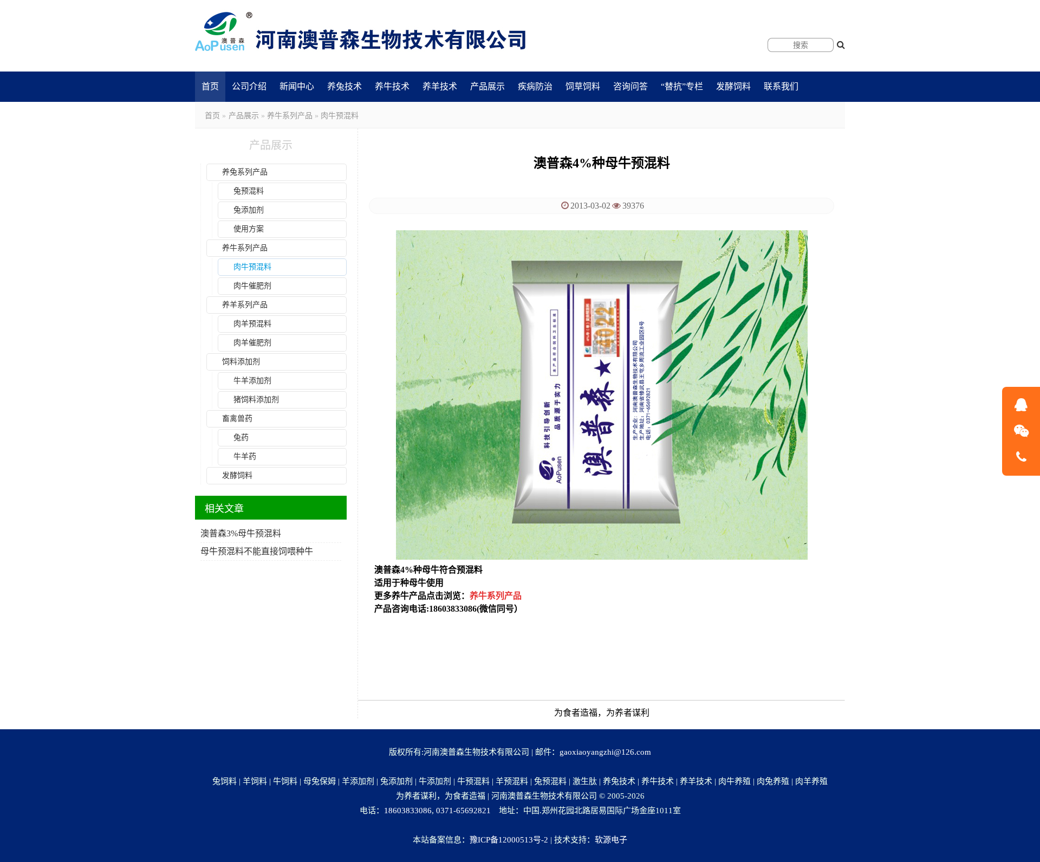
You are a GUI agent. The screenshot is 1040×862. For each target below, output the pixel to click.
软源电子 (611, 839)
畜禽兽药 (237, 418)
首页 (210, 86)
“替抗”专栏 (682, 86)
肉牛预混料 (340, 116)
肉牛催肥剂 (252, 286)
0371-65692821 (463, 810)
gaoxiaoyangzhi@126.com (605, 752)
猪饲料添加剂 (256, 400)
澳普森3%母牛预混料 (240, 533)
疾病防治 (535, 86)
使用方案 (248, 229)
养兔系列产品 (245, 172)
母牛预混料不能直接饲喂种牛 (256, 551)
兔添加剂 (248, 210)
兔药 (241, 437)
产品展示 (487, 86)
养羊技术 (439, 86)
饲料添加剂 (241, 362)
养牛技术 (392, 86)
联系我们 (781, 86)
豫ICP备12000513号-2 (509, 839)
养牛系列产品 (290, 116)
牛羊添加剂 (252, 381)
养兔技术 (344, 86)
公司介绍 (249, 86)
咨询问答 (630, 86)
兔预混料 (248, 191)
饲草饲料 (583, 86)
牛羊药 (244, 456)
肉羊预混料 (252, 324)
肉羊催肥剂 (252, 343)
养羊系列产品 (245, 305)
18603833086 (408, 810)
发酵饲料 (733, 86)
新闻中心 (297, 86)
